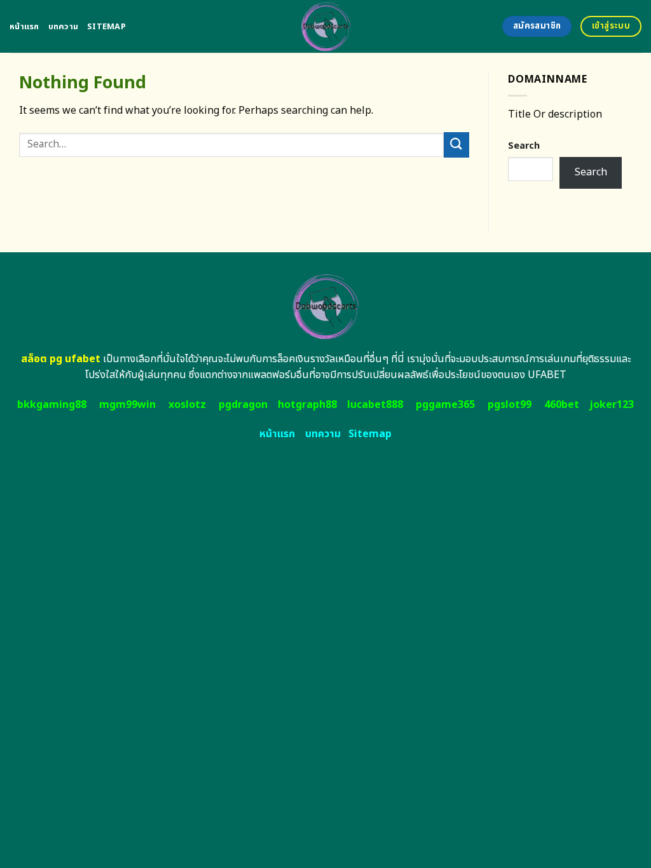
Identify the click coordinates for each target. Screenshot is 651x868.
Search (524, 146)
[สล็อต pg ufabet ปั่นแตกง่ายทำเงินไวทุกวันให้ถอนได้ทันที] (326, 26)
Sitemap (106, 26)
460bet (561, 404)
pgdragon (243, 404)
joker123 (611, 404)
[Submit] (456, 144)
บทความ (63, 26)
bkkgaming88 (51, 404)
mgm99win (127, 404)
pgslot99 (509, 404)
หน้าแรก (24, 26)
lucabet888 (375, 404)
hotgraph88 (307, 404)
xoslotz (187, 404)
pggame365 (445, 404)
